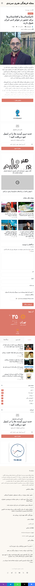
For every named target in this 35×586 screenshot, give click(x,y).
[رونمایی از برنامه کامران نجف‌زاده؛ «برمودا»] (9, 207)
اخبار (31, 390)
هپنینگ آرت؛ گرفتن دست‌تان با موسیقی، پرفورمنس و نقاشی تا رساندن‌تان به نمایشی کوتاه (12, 376)
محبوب (29, 339)
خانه (31, 10)
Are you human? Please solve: (27, 298)
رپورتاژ (31, 395)
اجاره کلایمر (31, 523)
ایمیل (32, 278)
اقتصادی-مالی (29, 398)
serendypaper (28, 26)
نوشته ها (27, 10)
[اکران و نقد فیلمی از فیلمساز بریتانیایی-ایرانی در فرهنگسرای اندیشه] (28, 362)
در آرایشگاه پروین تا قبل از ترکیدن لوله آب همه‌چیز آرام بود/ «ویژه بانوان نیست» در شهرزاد (13, 346)
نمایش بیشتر (18, 100)
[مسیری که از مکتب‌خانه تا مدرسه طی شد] (28, 369)
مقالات (31, 403)
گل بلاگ (31, 400)
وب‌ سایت (31, 285)
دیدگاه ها (6, 339)
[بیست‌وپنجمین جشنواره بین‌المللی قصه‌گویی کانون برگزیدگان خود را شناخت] (9, 225)
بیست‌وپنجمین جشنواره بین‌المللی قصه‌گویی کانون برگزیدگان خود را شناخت (10, 233)
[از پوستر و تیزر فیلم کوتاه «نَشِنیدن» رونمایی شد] (28, 355)
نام (33, 271)
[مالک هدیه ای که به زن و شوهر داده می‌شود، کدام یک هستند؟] (26, 207)
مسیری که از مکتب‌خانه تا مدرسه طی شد (13, 367)
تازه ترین (18, 339)
